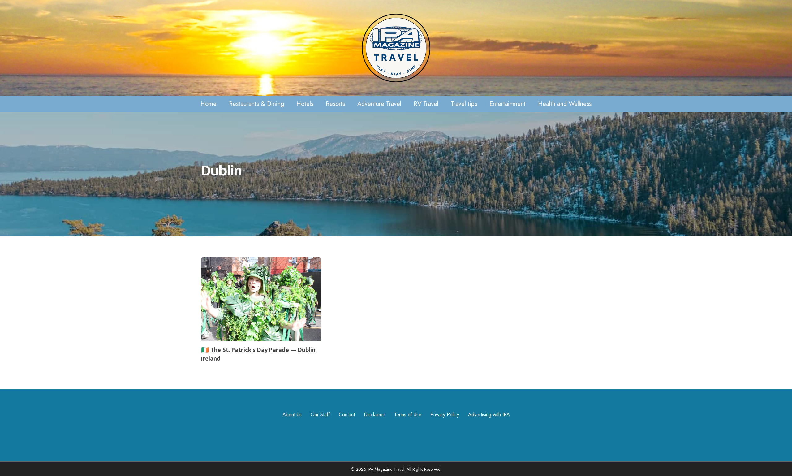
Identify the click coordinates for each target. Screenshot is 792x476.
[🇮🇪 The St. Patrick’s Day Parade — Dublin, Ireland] (261, 312)
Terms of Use (407, 414)
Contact (347, 414)
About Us (292, 414)
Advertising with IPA (489, 414)
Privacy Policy (444, 414)
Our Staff (320, 414)
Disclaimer (374, 414)
